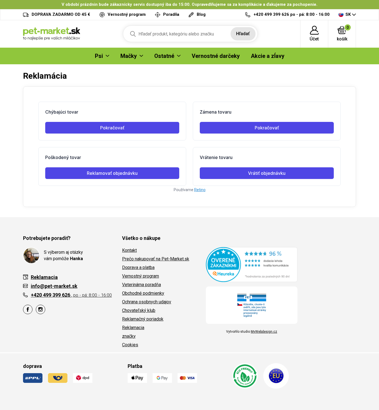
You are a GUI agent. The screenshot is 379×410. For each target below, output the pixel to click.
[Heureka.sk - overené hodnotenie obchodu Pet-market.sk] (251, 264)
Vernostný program (140, 276)
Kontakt (129, 250)
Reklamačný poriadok (142, 319)
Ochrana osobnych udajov (146, 301)
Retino (200, 190)
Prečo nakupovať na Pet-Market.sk (155, 259)
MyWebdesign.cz (264, 332)
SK (348, 14)
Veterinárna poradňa (141, 284)
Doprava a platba (138, 267)
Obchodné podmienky (143, 293)
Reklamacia (133, 327)
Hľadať (243, 33)
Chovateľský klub (138, 310)
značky (129, 336)
